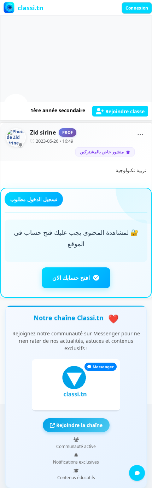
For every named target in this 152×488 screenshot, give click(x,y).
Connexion (136, 8)
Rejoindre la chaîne (79, 425)
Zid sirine (43, 132)
